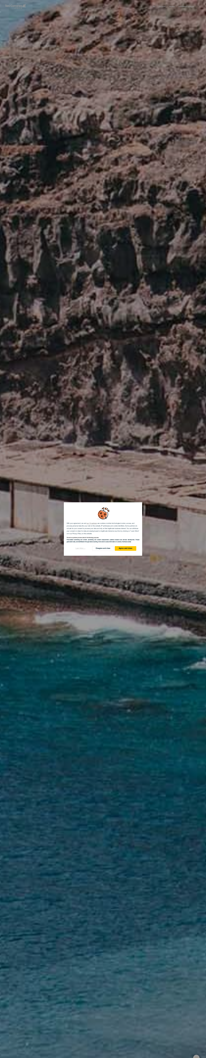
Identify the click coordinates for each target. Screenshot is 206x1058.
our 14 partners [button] (92, 523)
